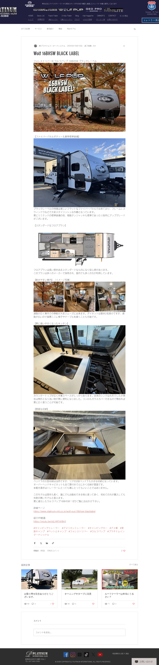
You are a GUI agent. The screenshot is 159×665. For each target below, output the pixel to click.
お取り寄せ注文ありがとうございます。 (38, 595)
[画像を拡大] (49, 297)
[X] (93, 654)
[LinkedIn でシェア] (47, 543)
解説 (60, 29)
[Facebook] (65, 654)
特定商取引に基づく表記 (120, 653)
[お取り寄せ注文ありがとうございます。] (39, 579)
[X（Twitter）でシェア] (41, 543)
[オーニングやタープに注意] (80, 579)
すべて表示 (133, 564)
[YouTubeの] (100, 654)
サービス (38, 29)
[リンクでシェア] (53, 543)
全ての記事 (25, 29)
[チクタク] (86, 654)
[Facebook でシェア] (35, 543)
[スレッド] (79, 654)
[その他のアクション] (123, 45)
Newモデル (71, 29)
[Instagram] (72, 654)
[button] (135, 29)
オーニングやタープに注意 (78, 593)
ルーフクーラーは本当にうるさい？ (119, 595)
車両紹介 (50, 29)
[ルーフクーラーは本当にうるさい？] (120, 579)
